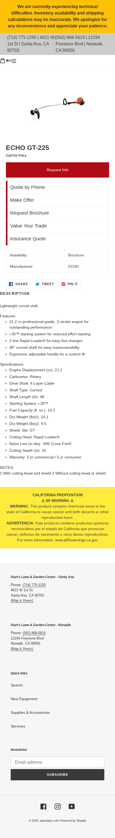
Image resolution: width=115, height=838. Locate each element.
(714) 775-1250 (21, 37)
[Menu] (14, 60)
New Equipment (24, 699)
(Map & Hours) (22, 600)
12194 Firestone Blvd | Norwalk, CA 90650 (79, 44)
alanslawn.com (49, 820)
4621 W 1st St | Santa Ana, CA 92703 (30, 44)
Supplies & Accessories (30, 712)
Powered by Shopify (73, 820)
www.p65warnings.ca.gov (76, 540)
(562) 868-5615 (70, 37)
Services (18, 726)
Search (17, 685)
